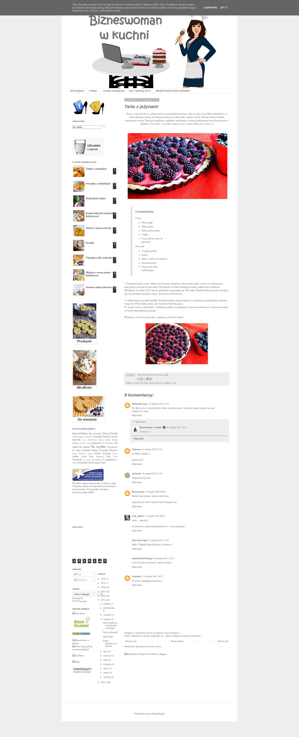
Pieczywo (113, 450)
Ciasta (136, 383)
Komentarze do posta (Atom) (148, 646)
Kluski (115, 439)
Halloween (92, 439)
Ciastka (114, 433)
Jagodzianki (108, 636)
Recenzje (107, 453)
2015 (103, 591)
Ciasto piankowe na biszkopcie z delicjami (110, 625)
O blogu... (94, 90)
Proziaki (90, 242)
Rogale (115, 453)
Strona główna (77, 90)
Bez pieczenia (95, 433)
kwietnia (107, 664)
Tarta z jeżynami (110, 632)
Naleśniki (86, 450)
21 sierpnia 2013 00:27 (155, 515)
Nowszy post (130, 641)
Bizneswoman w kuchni (151, 427)
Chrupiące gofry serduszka (99, 257)
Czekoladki (97, 436)
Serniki (84, 456)
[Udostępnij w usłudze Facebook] (147, 378)
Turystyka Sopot (139, 540)
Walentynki (77, 459)
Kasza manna (105, 439)
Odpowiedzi (140, 421)
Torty (115, 456)
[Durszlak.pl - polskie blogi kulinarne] (78, 613)
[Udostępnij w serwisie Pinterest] (150, 378)
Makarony (96, 442)
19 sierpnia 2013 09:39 (155, 491)
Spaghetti (100, 456)
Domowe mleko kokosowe (99, 287)
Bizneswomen (138, 491)
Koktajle (75, 443)
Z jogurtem (109, 459)
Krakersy (83, 443)
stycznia (107, 676)
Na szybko (144, 383)
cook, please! (138, 515)
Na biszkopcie (108, 443)
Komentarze (81, 579)
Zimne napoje (94, 462)
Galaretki (76, 439)
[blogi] (76, 661)
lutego (106, 672)
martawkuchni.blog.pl (142, 558)
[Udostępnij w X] (144, 378)
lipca (105, 651)
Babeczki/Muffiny (80, 433)
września (107, 614)
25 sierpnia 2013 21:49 (158, 540)
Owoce (151, 383)
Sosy (91, 456)
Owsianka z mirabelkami (98, 183)
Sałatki (75, 456)
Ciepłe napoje (78, 436)
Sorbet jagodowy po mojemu (109, 643)
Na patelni (84, 447)
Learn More (210, 7)
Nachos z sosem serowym (98, 228)
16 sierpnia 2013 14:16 (176, 427)
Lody (90, 443)
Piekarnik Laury (140, 403)
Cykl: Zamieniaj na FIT (140, 90)
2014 (103, 595)
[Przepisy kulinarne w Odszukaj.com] (82, 672)
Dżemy (114, 436)
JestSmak (136, 473)
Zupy (103, 462)
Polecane (159, 383)
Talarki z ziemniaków (96, 168)
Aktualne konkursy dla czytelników (173, 90)
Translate (83, 601)
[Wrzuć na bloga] (141, 378)
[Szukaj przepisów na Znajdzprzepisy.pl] (78, 655)
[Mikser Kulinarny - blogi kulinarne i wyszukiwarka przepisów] (81, 627)
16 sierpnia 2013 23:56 (152, 473)
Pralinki (97, 453)
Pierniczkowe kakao (96, 198)
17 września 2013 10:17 (152, 576)
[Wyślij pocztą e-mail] (138, 378)
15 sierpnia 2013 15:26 (152, 449)
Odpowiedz (137, 415)
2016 (103, 587)
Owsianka (104, 450)
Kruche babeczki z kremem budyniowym (99, 214)
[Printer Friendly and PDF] (130, 375)
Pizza (74, 453)
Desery (106, 436)
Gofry (84, 440)
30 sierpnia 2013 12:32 (164, 558)
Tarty (174, 383)
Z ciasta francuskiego (93, 459)
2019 (103, 578)
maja (105, 659)
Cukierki (88, 436)
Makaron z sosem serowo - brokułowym (99, 274)
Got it (223, 7)
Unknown (136, 449)
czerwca (107, 655)
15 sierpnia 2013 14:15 (159, 403)
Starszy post (223, 641)
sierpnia (107, 619)
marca (106, 668)
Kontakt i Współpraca (113, 90)
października (108, 607)
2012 (103, 682)
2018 (103, 582)
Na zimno (76, 450)
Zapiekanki (83, 462)
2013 (103, 599)
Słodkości (167, 383)
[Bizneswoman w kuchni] (82, 643)
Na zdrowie (112, 446)
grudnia (107, 603)
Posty (79, 574)
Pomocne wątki (85, 453)
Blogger (161, 713)
